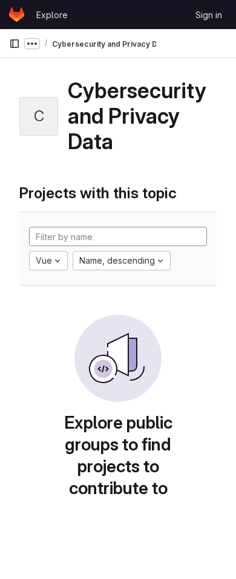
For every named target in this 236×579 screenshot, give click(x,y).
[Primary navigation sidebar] (14, 43)
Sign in (208, 15)
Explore (52, 15)
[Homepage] (17, 14)
